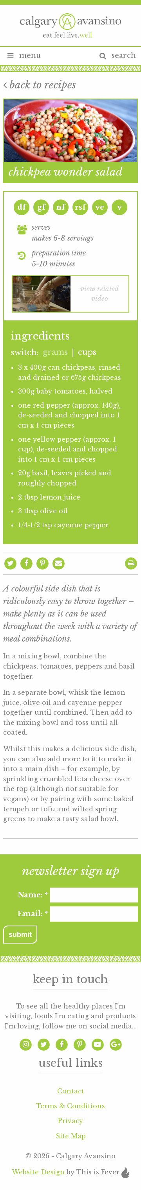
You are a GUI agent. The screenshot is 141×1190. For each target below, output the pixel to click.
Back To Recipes (41, 85)
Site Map (71, 1136)
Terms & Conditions (70, 1106)
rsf (80, 207)
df (21, 207)
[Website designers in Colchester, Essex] (125, 1172)
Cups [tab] (87, 352)
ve (100, 207)
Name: (33, 895)
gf (41, 207)
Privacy (70, 1121)
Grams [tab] (55, 352)
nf (60, 207)
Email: (32, 914)
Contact (70, 1091)
